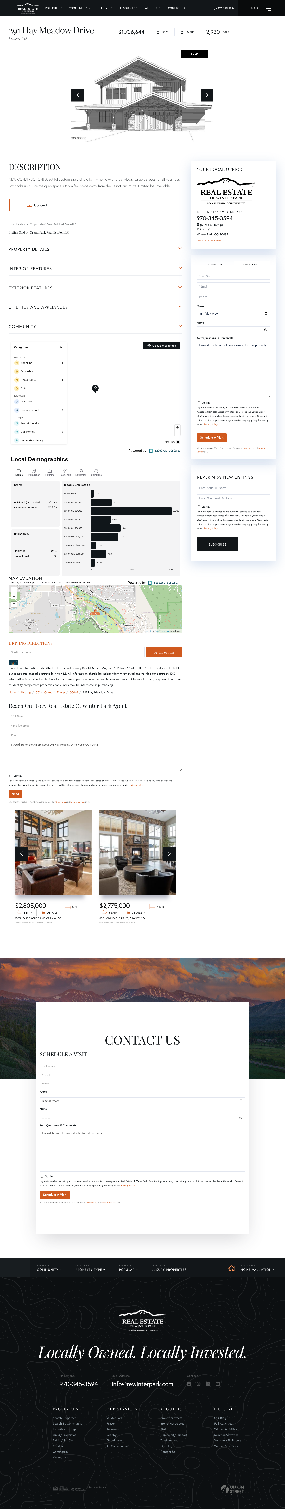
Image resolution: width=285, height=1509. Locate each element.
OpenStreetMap (162, 631)
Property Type (88, 1270)
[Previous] (21, 854)
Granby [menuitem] (111, 1435)
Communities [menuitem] (78, 8)
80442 (74, 692)
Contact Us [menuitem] (176, 8)
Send (15, 794)
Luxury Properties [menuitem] (64, 1435)
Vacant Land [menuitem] (61, 1457)
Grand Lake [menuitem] (114, 1440)
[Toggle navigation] (261, 8)
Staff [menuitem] (164, 1429)
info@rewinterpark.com (142, 1384)
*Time (200, 322)
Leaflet (148, 631)
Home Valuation (256, 1270)
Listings (26, 692)
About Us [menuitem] (152, 8)
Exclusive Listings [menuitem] (64, 1429)
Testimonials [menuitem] (169, 1440)
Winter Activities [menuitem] (225, 1429)
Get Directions (164, 652)
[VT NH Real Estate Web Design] (232, 1490)
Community (48, 1270)
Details (52, 913)
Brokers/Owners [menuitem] (171, 1418)
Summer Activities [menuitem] (226, 1435)
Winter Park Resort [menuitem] (227, 1446)
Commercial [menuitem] (61, 1452)
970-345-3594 (226, 8)
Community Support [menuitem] (174, 1435)
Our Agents (217, 240)
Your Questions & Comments (215, 338)
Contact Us (203, 240)
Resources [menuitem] (128, 8)
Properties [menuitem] (51, 8)
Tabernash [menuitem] (113, 1429)
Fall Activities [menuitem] (223, 1424)
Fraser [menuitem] (111, 1424)
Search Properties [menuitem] (65, 1418)
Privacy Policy (137, 785)
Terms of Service (77, 802)
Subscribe (217, 544)
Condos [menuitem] (58, 1446)
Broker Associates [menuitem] (173, 1424)
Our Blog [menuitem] (166, 1446)
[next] (169, 854)
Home (12, 692)
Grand (48, 692)
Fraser (61, 692)
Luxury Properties (169, 1270)
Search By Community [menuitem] (67, 1424)
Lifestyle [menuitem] (104, 8)
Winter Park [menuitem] (115, 1418)
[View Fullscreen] (14, 604)
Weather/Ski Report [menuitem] (227, 1440)
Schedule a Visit (252, 264)
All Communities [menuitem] (118, 1446)
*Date (200, 306)
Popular (127, 1270)
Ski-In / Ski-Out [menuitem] (63, 1440)
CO (38, 692)
